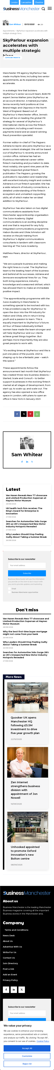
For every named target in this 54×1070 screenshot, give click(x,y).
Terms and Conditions (16, 930)
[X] (24, 414)
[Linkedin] (27, 461)
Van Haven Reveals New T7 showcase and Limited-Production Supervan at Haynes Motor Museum (26, 498)
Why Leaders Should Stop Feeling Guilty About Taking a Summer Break (26, 535)
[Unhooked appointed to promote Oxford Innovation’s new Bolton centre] (27, 827)
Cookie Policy (43, 1041)
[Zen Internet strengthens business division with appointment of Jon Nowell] (27, 762)
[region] (27, 1045)
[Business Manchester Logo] (21, 9)
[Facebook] (17, 414)
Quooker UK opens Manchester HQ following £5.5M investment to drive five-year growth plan (25, 725)
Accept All (27, 1048)
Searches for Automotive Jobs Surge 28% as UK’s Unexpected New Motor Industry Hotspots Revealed (26, 524)
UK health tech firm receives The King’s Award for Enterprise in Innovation (24, 511)
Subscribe (27, 573)
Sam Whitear (15, 24)
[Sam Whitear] (6, 25)
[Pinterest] (30, 414)
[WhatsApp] (37, 414)
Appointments (9, 31)
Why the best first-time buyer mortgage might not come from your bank (25, 632)
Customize (27, 1056)
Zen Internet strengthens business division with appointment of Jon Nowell (25, 790)
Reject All (27, 1064)
